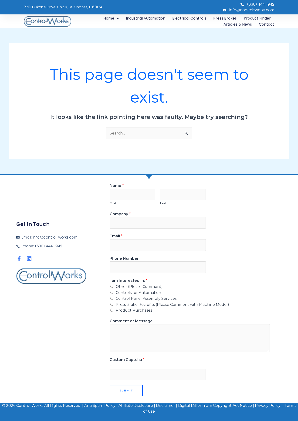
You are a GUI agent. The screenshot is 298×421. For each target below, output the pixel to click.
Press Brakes (225, 18)
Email (116, 236)
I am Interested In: (128, 280)
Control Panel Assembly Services (146, 298)
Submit (126, 390)
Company (120, 214)
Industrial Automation (145, 18)
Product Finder (257, 18)
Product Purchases (134, 310)
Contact (266, 24)
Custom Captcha (127, 359)
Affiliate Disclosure (136, 405)
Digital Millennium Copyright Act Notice (215, 405)
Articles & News (238, 24)
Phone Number (124, 258)
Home (108, 18)
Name (117, 185)
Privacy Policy (268, 405)
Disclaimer (165, 405)
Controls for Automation (138, 292)
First (113, 203)
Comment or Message (131, 321)
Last (163, 203)
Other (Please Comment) (139, 286)
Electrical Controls (189, 18)
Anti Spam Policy (99, 405)
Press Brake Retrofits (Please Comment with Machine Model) (172, 304)
